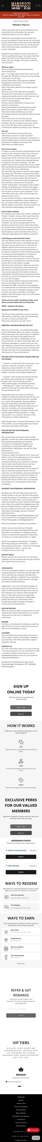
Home (15, 21)
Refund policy (21, 1126)
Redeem (21, 857)
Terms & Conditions (21, 1106)
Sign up (21, 714)
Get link (21, 1015)
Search (21, 1100)
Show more (21, 963)
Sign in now (21, 707)
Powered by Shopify (21, 1140)
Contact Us (21, 1119)
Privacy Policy (21, 1110)
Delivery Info (21, 1103)
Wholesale (21, 1097)
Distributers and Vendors (21, 1116)
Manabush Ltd (20, 1131)
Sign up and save (20, 1136)
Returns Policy (21, 1113)
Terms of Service (21, 1122)
